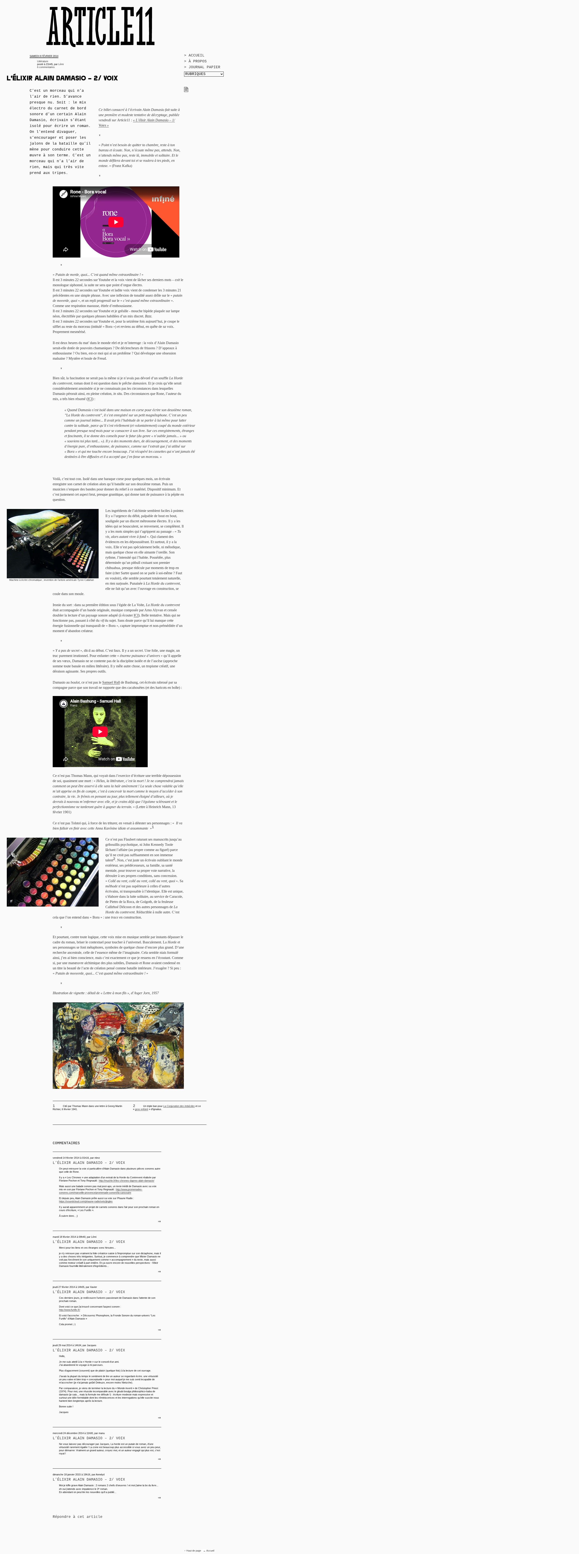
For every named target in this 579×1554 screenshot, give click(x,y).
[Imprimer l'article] (186, 91)
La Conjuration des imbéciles (179, 1106)
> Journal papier (202, 67)
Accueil (210, 1550)
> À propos (195, 61)
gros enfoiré (141, 1109)
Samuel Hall (111, 682)
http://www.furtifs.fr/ (69, 1309)
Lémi (61, 64)
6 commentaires (46, 67)
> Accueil (194, 56)
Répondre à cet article (77, 1517)
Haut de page (194, 1550)
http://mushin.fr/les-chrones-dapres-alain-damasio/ (126, 1180)
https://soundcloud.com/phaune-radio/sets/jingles (86, 1201)
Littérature (42, 61)
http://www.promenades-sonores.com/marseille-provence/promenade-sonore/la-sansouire (100, 1191)
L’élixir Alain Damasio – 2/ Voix (89, 1163)
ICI (90, 399)
